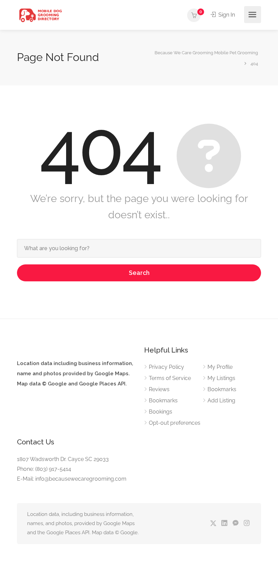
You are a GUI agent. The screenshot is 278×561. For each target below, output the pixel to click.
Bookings (160, 411)
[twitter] (213, 523)
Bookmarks (163, 400)
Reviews (159, 389)
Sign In (226, 15)
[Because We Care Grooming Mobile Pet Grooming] (40, 15)
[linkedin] (224, 523)
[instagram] (246, 523)
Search (139, 272)
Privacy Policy (166, 367)
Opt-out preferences (174, 423)
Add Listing (221, 400)
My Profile (220, 367)
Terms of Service (170, 378)
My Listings (221, 378)
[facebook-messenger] (235, 523)
